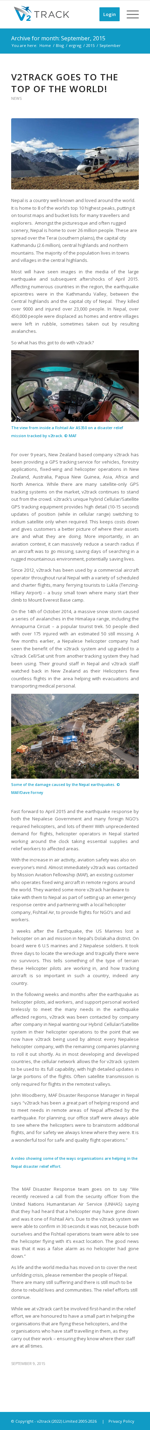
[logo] (62, 14)
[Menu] (129, 14)
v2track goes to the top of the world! (64, 83)
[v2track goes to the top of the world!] (75, 154)
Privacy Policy (121, 1421)
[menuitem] (106, 14)
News (16, 98)
